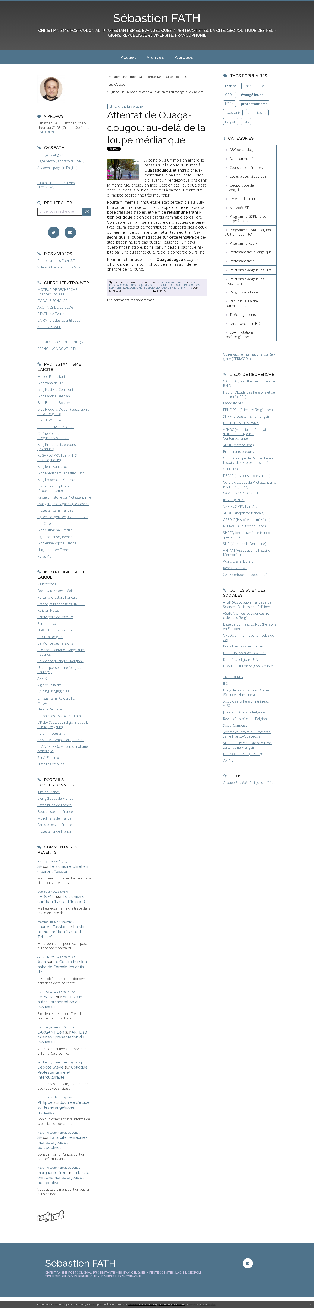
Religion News (48, 610)
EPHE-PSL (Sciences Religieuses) (248, 409)
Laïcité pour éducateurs (55, 617)
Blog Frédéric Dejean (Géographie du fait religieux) (63, 411)
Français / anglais (50, 154)
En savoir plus (207, 1304)
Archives (155, 57)
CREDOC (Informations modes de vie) (248, 637)
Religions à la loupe (244, 292)
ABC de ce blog (241, 149)
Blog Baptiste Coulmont (55, 389)
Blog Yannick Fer (50, 383)
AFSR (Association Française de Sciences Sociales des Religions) (247, 604)
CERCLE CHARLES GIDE (55, 426)
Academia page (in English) (57, 167)
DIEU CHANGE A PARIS (241, 423)
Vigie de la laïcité (49, 685)
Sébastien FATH (157, 18)
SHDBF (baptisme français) (243, 513)
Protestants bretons (238, 451)
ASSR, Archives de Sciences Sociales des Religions (246, 615)
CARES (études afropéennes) (245, 574)
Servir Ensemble (49, 757)
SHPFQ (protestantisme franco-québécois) (247, 535)
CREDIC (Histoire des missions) (246, 519)
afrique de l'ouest (156, 285)
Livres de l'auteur (242, 198)
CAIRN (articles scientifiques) (59, 320)
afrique (176, 285)
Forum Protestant (51, 733)
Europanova (46, 623)
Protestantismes (242, 261)
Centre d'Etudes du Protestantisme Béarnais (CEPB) (249, 484)
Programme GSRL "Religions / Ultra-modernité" (249, 232)
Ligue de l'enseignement (55, 536)
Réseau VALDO (235, 568)
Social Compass (235, 725)
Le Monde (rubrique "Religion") (60, 661)
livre (246, 121)
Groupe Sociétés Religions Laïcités (249, 782)
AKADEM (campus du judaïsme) (61, 740)
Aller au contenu (14, 3)
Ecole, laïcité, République (248, 176)
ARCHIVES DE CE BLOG (55, 307)
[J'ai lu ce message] (309, 1304)
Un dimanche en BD (245, 323)
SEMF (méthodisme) (238, 445)
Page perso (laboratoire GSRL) (60, 161)
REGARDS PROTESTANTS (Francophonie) (57, 457)
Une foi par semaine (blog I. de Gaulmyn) (60, 669)
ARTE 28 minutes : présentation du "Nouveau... (61, 1002)
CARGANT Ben (50, 1032)
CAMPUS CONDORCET (240, 493)
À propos (184, 57)
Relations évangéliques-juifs (250, 270)
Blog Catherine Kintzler (54, 530)
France (230, 85)
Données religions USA (240, 659)
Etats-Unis (233, 112)
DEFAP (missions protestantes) (246, 475)
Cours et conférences (246, 167)
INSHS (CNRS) (234, 499)
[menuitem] (128, 57)
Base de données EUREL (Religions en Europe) (249, 626)
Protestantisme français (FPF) (60, 510)
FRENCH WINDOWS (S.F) (56, 348)
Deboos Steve (50, 1067)
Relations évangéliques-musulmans (245, 281)
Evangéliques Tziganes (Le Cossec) (63, 504)
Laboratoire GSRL (237, 403)
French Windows (50, 420)
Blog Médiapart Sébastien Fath (60, 473)
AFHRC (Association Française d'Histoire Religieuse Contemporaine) (246, 434)
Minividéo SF (239, 207)
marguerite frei (51, 1172)
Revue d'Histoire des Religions (246, 718)
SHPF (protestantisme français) (247, 416)
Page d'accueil (116, 84)
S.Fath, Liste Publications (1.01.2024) (56, 185)
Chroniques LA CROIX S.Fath (59, 715)
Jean (41, 961)
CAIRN (228, 760)
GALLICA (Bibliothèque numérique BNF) (249, 383)
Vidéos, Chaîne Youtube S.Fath (60, 267)
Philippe (45, 1102)
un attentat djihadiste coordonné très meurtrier (154, 192)
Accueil (128, 57)
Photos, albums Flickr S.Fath (58, 260)
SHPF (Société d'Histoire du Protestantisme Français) (247, 745)
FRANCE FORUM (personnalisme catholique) (62, 748)
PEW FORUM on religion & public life (248, 668)
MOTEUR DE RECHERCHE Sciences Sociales (57, 291)
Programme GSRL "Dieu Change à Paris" (245, 218)
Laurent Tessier (51, 926)
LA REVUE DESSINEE (53, 691)
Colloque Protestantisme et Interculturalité (62, 1072)
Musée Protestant (51, 376)
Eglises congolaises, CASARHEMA (62, 517)
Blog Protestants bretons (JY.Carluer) (56, 446)
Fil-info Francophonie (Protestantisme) (53, 488)
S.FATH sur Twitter (51, 313)
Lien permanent (124, 282)
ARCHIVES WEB (49, 327)
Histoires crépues (50, 764)
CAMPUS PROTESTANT (241, 506)
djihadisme (116, 287)
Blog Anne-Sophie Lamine (56, 543)
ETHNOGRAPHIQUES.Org (242, 754)
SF (39, 866)
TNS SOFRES (233, 677)
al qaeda (131, 287)
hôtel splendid (149, 287)
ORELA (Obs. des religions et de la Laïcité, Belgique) (63, 724)
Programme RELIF (243, 243)
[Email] (70, 232)
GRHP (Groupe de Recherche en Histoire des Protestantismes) (248, 460)
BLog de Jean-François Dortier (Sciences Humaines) (246, 692)
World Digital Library (238, 561)
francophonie (192, 285)
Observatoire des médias (56, 590)
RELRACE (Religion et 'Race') (244, 526)
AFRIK (42, 678)
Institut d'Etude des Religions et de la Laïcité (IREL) (249, 394)
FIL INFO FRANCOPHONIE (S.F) (62, 342)
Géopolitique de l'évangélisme (239, 187)
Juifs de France (48, 792)
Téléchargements (243, 314)
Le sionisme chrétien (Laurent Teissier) (61, 931)
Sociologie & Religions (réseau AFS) (246, 703)
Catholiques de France (54, 805)
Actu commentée (169, 282)
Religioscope (47, 584)
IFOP (227, 683)
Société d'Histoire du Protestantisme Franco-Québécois (247, 734)
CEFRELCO (231, 469)
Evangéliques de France (55, 798)
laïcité (229, 103)
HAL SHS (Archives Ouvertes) (245, 652)
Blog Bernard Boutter (53, 402)
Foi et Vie (44, 556)
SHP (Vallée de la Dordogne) (244, 543)
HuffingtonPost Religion (55, 630)
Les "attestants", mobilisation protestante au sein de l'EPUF (148, 77)
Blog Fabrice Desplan (53, 396)
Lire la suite (46, 132)
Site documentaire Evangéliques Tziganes (61, 652)
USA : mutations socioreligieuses (239, 334)
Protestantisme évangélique (251, 252)
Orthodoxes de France (54, 824)
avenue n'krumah (173, 287)
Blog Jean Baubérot (52, 466)
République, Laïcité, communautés (241, 303)
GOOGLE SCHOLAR (52, 300)
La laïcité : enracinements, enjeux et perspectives (62, 1142)
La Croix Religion (50, 636)
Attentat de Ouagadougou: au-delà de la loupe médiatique (156, 127)
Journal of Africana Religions (244, 712)
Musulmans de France (54, 818)
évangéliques (252, 94)
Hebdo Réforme (49, 709)
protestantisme (254, 103)
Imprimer (163, 291)
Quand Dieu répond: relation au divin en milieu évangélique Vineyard (157, 92)
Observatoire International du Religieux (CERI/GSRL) (249, 356)
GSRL (229, 94)
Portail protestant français (57, 597)
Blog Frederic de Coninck (56, 479)
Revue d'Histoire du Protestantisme (64, 497)
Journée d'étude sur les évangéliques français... (63, 1107)
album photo (147, 264)
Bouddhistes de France (55, 811)
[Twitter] (53, 232)
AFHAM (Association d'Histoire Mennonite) (246, 552)
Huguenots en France (53, 549)
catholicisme (257, 112)
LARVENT (46, 896)
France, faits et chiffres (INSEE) (61, 604)
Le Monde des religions (55, 643)
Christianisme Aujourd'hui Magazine (56, 700)
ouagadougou (133, 285)
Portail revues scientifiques (243, 646)
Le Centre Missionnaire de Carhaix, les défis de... (62, 966)
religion (230, 121)
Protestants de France (54, 831)
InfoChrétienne (48, 523)
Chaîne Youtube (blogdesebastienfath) (53, 435)
